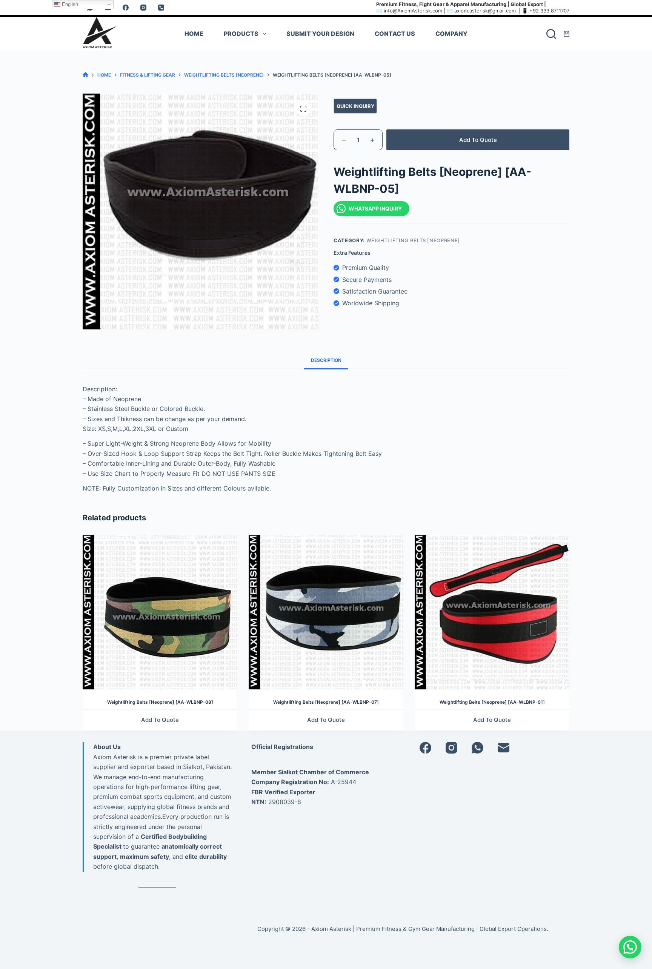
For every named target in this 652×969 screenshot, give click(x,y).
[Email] (503, 748)
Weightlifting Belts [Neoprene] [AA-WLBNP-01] (492, 702)
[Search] (551, 34)
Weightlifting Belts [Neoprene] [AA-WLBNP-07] (326, 702)
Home (194, 33)
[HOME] (85, 75)
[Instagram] (143, 7)
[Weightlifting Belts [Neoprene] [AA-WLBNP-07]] (326, 612)
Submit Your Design (320, 33)
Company (451, 33)
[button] (630, 947)
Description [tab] (326, 360)
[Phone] (161, 7)
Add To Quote (478, 139)
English (69, 4)
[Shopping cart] (566, 34)
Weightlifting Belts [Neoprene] (413, 240)
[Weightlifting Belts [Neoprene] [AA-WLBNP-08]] (160, 612)
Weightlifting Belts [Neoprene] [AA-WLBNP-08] (160, 702)
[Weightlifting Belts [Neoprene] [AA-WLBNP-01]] (492, 612)
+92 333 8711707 (549, 11)
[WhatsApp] (477, 748)
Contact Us (395, 33)
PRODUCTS (241, 33)
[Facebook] (125, 7)
